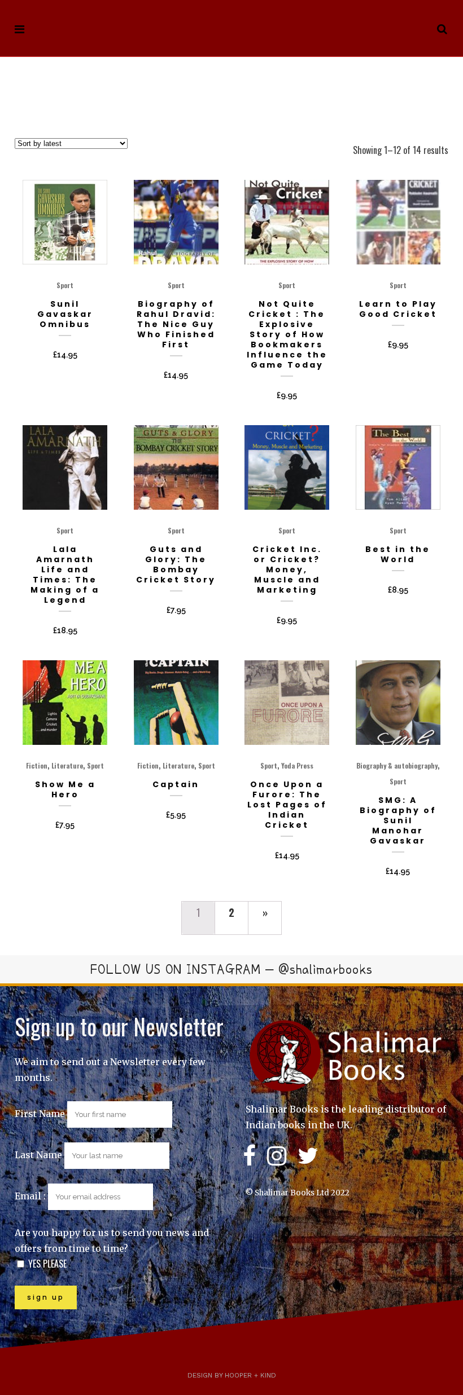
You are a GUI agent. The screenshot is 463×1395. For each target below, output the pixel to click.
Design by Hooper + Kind (231, 1375)
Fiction (36, 765)
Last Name (38, 1154)
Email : (31, 1196)
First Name (40, 1113)
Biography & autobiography (397, 765)
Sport (64, 285)
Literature (67, 765)
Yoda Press (297, 765)
